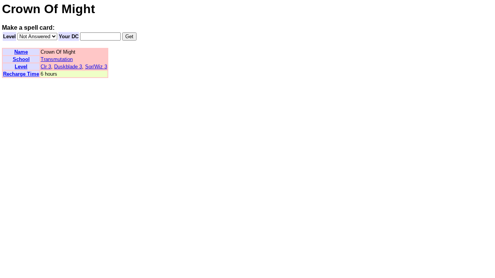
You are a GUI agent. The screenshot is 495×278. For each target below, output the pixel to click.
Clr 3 (46, 67)
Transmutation (57, 59)
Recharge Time (21, 74)
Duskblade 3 (68, 67)
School (21, 59)
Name (21, 52)
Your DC (69, 36)
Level (9, 36)
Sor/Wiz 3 (96, 67)
